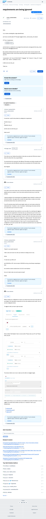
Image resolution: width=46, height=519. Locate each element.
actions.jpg (8, 408)
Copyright (11, 509)
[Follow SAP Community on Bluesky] (21, 502)
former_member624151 (11, 17)
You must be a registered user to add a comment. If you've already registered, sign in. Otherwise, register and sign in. (21, 137)
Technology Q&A (26, 4)
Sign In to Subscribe (36, 12)
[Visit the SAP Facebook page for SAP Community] (19, 502)
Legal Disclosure (34, 509)
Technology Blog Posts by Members (11, 444)
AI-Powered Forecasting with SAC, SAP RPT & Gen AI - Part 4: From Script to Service (20, 442)
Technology (21, 4)
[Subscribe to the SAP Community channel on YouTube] (24, 502)
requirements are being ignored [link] (35, 4)
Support (34, 512)
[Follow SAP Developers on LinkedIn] (26, 502)
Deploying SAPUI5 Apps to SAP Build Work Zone (13, 446)
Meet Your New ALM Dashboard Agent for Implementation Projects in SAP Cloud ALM (21, 454)
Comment (40, 71)
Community (9, 1)
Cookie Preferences (11, 516)
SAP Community (5, 4)
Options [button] (42, 12)
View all (4, 495)
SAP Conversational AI (7, 23)
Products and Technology (13, 4)
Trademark (11, 512)
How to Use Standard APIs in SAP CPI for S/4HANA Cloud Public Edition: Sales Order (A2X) (22, 450)
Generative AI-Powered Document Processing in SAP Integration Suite (17, 458)
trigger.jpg (8, 411)
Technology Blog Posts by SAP (10, 455)
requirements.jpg (9, 410)
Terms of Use (34, 506)
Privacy (11, 506)
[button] (38, 18)
